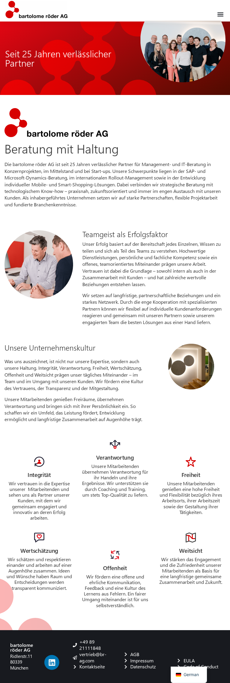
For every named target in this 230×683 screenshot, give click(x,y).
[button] (221, 14)
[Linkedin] (51, 662)
